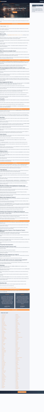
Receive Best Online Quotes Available (14, 60)
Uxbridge (17, 382)
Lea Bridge (3, 344)
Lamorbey (17, 374)
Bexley (16, 380)
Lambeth (3, 360)
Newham (3, 387)
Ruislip (16, 369)
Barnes (3, 373)
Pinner (16, 356)
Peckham (3, 355)
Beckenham (17, 351)
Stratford (3, 367)
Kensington (3, 331)
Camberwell (3, 348)
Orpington (17, 386)
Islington (15, 287)
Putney (3, 369)
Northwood (17, 376)
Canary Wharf (4, 362)
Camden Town (2, 287)
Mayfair (3, 320)
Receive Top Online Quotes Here (15, 289)
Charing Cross (4, 324)
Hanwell (17, 326)
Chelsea (3, 335)
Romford (17, 381)
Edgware (17, 314)
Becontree (17, 362)
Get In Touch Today (15, 23)
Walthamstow (4, 379)
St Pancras (9, 287)
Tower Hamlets (4, 350)
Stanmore (17, 339)
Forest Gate (3, 381)
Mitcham (17, 343)
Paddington (3, 323)
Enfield (17, 327)
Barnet (3, 385)
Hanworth (17, 375)
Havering (17, 383)
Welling (17, 363)
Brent (2, 342)
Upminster (17, 388)
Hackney (3, 336)
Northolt (17, 346)
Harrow (17, 331)
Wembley (3, 374)
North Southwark (4, 329)
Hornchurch (17, 387)
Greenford (17, 338)
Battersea (3, 349)
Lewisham (17, 318)
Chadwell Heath (18, 368)
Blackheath (3, 386)
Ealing (16, 319)
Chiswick (3, 366)
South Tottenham (4, 338)
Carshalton (17, 364)
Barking (17, 344)
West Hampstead (4, 325)
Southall (17, 350)
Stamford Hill (3, 332)
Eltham (17, 352)
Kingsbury (3, 361)
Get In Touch (37, 5)
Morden (17, 345)
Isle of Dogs (3, 372)
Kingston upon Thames (19, 357)
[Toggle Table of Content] (7, 26)
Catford (17, 325)
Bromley (3, 354)
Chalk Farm (5, 287)
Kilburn (3, 326)
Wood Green (3, 343)
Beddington (17, 358)
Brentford (17, 320)
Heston (17, 355)
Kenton (17, 321)
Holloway (12, 287)
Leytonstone (3, 375)
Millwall (3, 368)
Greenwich (3, 380)
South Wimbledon (18, 332)
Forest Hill (17, 315)
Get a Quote (15, 12)
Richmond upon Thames (19, 337)
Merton (17, 333)
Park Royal (3, 363)
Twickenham (17, 349)
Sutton (16, 370)
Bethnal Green (4, 337)
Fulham (3, 356)
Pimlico (3, 330)
